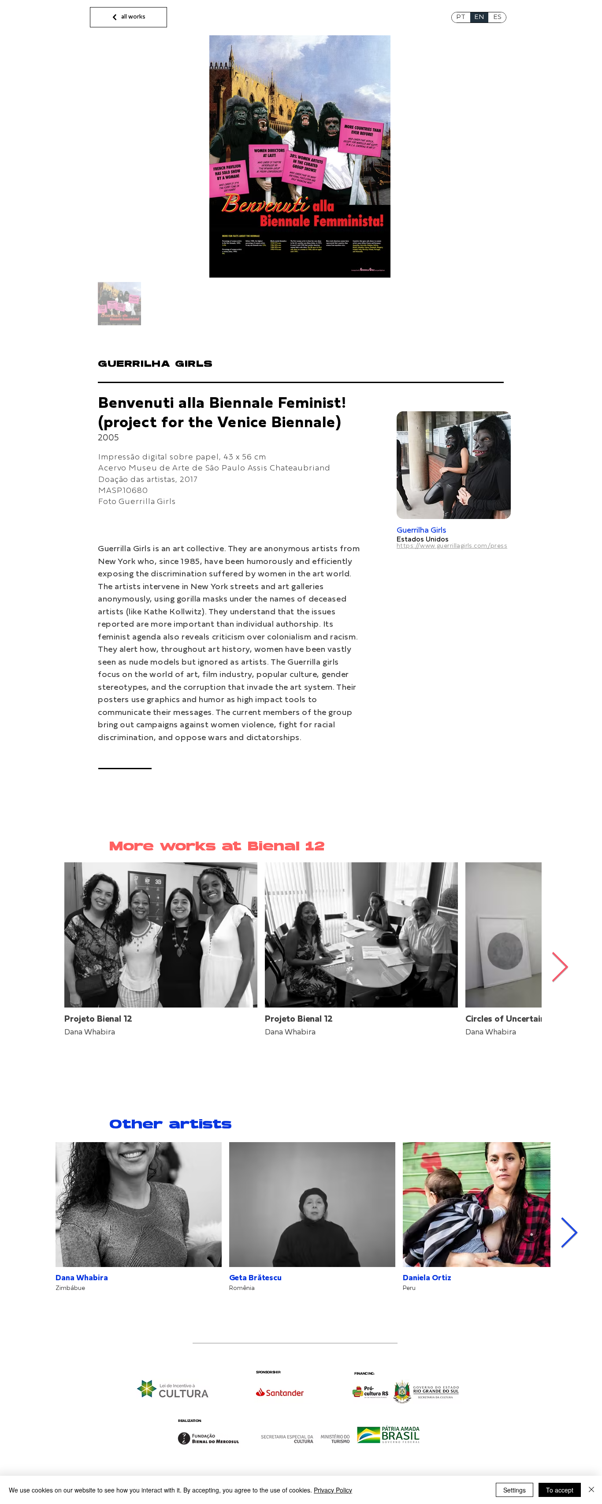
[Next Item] (559, 968)
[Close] (591, 1490)
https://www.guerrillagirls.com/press (452, 546)
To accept (559, 1489)
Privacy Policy (333, 1489)
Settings (514, 1489)
